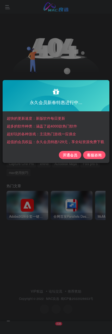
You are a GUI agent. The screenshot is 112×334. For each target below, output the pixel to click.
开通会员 (70, 154)
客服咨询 (94, 154)
